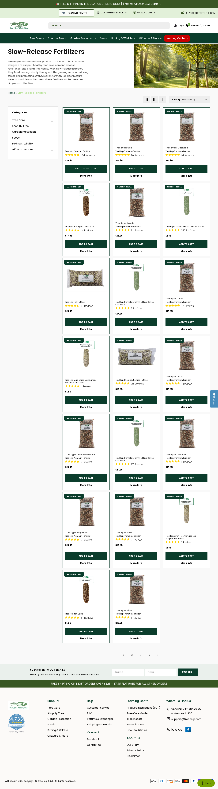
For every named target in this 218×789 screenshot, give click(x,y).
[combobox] (109, 25)
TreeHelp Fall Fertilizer (75, 302)
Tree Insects (134, 719)
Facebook (93, 739)
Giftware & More (22, 149)
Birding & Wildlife (22, 143)
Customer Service (112, 12)
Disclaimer (133, 756)
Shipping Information (100, 724)
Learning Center (77, 13)
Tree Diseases (135, 724)
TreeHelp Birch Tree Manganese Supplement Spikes (180, 537)
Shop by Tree (20, 126)
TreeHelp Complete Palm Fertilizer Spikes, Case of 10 (134, 303)
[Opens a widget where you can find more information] (206, 783)
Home (11, 92)
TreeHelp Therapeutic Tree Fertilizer (131, 380)
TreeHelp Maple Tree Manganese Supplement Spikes (80, 381)
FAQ (89, 713)
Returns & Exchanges (100, 719)
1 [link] (114, 655)
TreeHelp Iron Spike (74, 614)
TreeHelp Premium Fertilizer (77, 151)
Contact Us (94, 745)
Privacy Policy (135, 750)
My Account (144, 12)
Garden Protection (24, 132)
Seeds (16, 138)
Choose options (86, 168)
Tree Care (18, 120)
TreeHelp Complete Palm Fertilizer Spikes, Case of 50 (134, 459)
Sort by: (176, 99)
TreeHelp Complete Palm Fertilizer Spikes (184, 226)
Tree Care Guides (138, 713)
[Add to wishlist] (105, 111)
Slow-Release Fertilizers (32, 92)
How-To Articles (137, 730)
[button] (205, 25)
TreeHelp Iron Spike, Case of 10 (79, 226)
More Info (86, 175)
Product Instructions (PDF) (143, 708)
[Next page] (157, 654)
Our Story (133, 745)
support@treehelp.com (200, 13)
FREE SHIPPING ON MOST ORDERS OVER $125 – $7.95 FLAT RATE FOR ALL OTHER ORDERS (109, 683)
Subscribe (188, 672)
